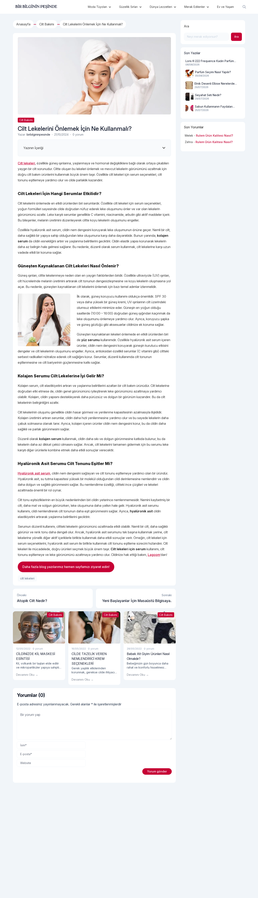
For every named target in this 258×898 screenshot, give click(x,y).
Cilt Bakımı (26, 120)
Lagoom (154, 555)
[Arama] (244, 7)
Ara (186, 26)
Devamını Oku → (27, 674)
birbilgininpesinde (38, 134)
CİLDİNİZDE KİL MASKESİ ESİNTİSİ (35, 656)
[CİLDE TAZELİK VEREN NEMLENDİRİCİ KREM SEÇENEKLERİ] (94, 627)
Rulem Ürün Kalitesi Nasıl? (214, 135)
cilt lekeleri (27, 578)
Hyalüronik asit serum (34, 473)
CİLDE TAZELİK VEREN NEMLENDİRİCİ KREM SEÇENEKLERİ (89, 658)
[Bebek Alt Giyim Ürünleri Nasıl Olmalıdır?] (150, 627)
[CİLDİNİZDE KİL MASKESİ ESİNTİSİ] (39, 627)
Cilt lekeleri (26, 163)
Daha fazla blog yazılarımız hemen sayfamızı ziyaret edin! (65, 567)
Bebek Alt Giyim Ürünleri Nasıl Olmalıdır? (148, 656)
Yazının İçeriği (33, 148)
